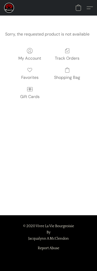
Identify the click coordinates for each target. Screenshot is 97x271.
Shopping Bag (67, 77)
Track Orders (67, 58)
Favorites (30, 77)
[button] (9, 8)
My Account (29, 58)
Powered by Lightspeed (48, 257)
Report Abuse (48, 248)
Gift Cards (30, 96)
